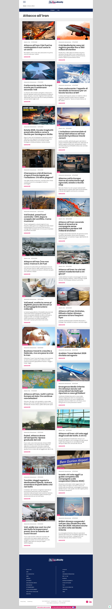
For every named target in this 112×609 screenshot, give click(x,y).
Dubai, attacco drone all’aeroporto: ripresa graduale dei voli (34, 437)
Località (64, 569)
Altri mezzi (28, 580)
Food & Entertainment (31, 589)
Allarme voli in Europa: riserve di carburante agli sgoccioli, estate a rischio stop (71, 181)
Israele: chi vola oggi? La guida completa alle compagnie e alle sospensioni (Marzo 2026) (71, 477)
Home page (28, 569)
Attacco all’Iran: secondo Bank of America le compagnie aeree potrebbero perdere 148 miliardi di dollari (71, 226)
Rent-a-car (65, 576)
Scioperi (52, 10)
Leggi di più (27, 57)
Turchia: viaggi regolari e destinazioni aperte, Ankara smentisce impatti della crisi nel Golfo (38, 483)
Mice (63, 571)
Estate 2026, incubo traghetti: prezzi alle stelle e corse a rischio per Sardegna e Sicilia (38, 132)
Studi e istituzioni (66, 582)
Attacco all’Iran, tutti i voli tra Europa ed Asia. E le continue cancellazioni (38, 396)
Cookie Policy (29, 601)
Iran (58, 10)
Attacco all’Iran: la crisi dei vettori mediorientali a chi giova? (72, 271)
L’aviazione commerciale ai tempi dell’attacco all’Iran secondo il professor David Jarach (72, 134)
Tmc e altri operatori (67, 587)
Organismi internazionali (68, 574)
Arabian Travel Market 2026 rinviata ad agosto (72, 354)
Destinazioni (29, 585)
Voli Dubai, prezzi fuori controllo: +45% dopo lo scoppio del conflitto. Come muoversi (37, 218)
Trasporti (64, 589)
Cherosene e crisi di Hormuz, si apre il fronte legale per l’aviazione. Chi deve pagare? (38, 175)
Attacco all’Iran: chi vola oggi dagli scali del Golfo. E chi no (73, 434)
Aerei (27, 576)
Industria (28, 593)
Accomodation (30, 574)
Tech (63, 585)
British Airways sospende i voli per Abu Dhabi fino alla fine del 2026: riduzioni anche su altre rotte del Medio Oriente (73, 525)
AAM (27, 571)
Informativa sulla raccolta (43, 607)
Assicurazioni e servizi (31, 582)
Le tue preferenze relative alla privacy (61, 607)
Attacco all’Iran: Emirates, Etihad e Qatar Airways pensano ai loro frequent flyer (72, 314)
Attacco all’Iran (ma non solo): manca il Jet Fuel (36, 262)
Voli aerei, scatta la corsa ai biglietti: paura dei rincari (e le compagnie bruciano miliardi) (38, 305)
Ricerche (64, 578)
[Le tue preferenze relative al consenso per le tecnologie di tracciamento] (109, 606)
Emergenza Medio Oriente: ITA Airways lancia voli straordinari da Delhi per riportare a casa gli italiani (72, 390)
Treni (63, 591)
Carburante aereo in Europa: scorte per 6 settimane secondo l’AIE (38, 87)
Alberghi (28, 578)
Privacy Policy (23, 601)
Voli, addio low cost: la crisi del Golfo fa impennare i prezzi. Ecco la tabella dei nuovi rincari (37, 530)
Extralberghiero (30, 587)
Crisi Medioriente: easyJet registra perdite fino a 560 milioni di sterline (71, 47)
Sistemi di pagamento (67, 580)
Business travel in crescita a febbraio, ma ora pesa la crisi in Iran (38, 353)
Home (24, 6)
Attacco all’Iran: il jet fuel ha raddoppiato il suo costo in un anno (38, 47)
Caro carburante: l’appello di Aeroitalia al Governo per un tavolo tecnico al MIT (73, 90)
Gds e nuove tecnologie (32, 591)
